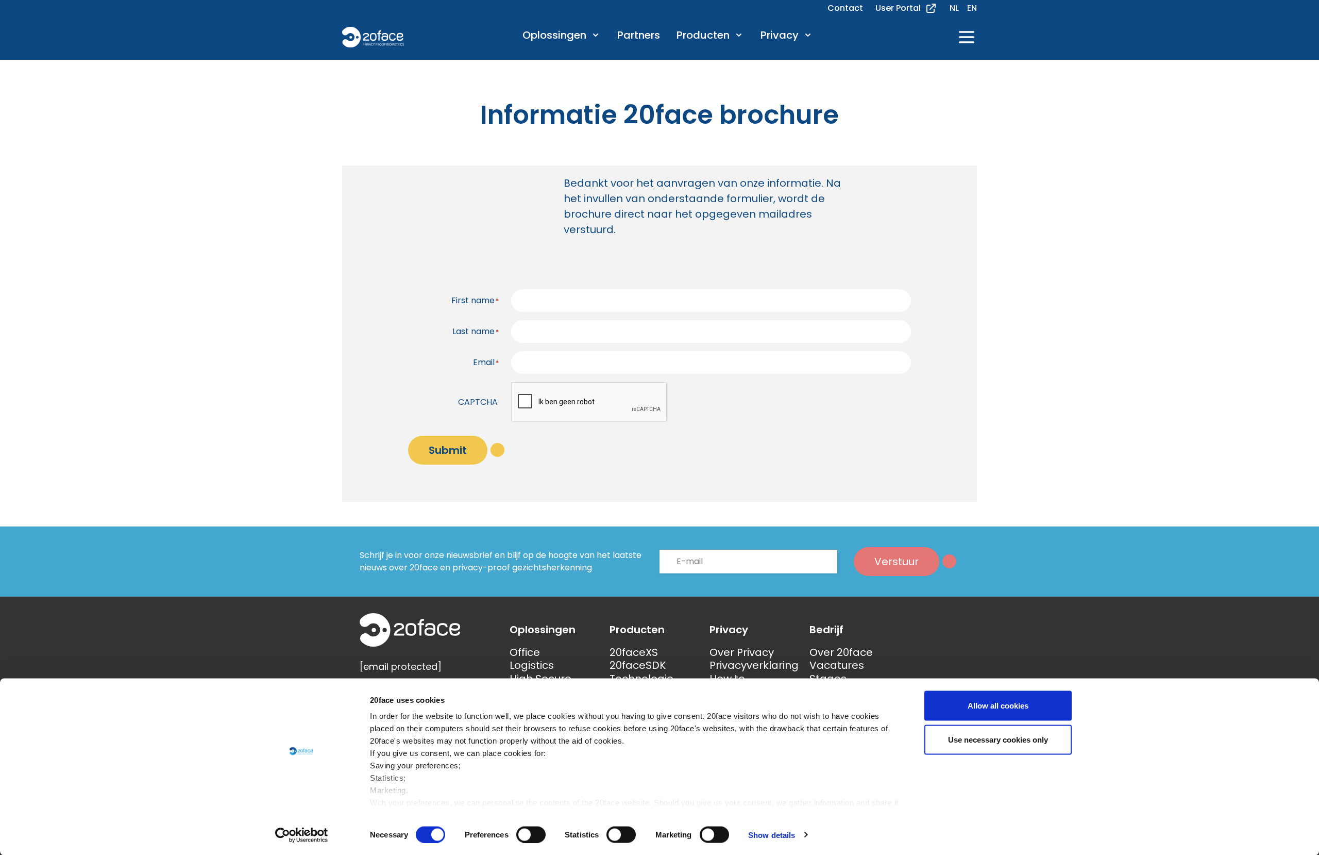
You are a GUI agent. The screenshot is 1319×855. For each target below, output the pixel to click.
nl (954, 8)
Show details (771, 834)
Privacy (779, 35)
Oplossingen (554, 35)
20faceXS (634, 652)
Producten (703, 35)
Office (525, 652)
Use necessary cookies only (998, 739)
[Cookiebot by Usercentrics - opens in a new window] (302, 835)
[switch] (531, 834)
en (972, 8)
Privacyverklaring (754, 665)
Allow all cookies (998, 705)
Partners (638, 35)
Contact (845, 8)
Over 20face (841, 652)
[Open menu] (966, 37)
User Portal (898, 8)
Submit (448, 450)
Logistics (532, 665)
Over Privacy (741, 652)
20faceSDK (638, 665)
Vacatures (836, 665)
